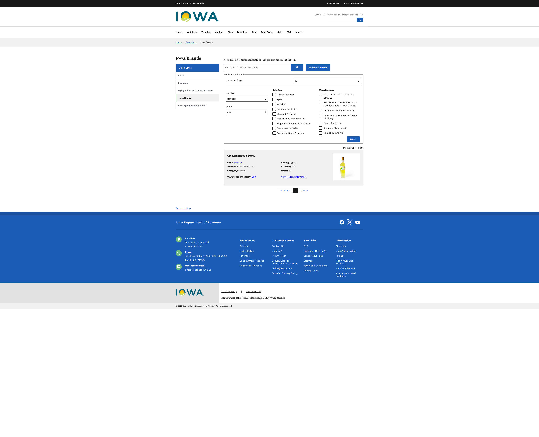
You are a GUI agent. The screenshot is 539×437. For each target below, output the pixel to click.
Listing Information (346, 251)
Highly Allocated (285, 94)
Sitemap (308, 260)
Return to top (183, 208)
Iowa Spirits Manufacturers (192, 105)
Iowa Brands (185, 98)
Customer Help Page (315, 251)
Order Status (247, 251)
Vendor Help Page (313, 256)
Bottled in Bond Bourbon (290, 133)
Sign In (318, 15)
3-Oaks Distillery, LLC (335, 128)
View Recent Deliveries (293, 176)
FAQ (306, 246)
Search (353, 139)
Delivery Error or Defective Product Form (343, 15)
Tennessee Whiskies (287, 128)
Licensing (277, 251)
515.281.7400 (199, 260)
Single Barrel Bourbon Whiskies (293, 123)
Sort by (230, 93)
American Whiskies (287, 109)
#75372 (238, 162)
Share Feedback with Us (198, 269)
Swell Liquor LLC (333, 123)
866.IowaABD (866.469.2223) (211, 256)
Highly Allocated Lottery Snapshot (195, 90)
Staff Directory (229, 291)
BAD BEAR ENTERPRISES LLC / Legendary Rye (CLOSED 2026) (340, 104)
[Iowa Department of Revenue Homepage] (198, 17)
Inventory (183, 83)
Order (229, 106)
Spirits (280, 99)
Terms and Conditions (315, 265)
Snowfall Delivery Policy (284, 273)
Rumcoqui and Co (333, 132)
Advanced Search (318, 67)
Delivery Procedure (282, 268)
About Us (341, 246)
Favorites (245, 256)
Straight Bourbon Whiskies (291, 118)
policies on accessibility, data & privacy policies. (260, 297)
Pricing (339, 256)
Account (244, 246)
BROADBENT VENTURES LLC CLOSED (339, 96)
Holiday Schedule (345, 268)
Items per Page (234, 80)
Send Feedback (253, 291)
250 (254, 176)
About (181, 75)
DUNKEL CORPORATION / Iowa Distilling (340, 117)
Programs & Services (353, 3)
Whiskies (281, 104)
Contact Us (278, 246)
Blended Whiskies (286, 114)
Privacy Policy (311, 270)
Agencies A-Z (333, 3)
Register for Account (251, 265)
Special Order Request (252, 260)
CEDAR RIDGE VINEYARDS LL (339, 110)
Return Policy (279, 256)
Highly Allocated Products (344, 262)
